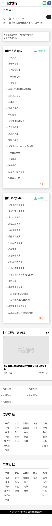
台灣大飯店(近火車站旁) (19, 300)
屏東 (26, 441)
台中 (17, 428)
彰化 (17, 432)
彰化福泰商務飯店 (16, 268)
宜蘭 (7, 450)
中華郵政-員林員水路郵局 (19, 89)
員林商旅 (12, 281)
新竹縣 (7, 446)
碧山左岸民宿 (14, 224)
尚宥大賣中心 (14, 64)
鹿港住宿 (7, 395)
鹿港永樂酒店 (14, 255)
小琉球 (45, 446)
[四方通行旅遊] (12, 4)
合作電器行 (13, 83)
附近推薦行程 (11, 38)
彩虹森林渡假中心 (16, 262)
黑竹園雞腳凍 (14, 70)
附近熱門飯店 (27, 35)
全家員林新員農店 (16, 172)
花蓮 (35, 423)
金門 (45, 428)
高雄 (26, 437)
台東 (35, 428)
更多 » (42, 184)
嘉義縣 (26, 428)
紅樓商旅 (12, 249)
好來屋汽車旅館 (15, 243)
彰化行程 (33, 389)
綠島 (45, 441)
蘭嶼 (45, 437)
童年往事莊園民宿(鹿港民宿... (21, 275)
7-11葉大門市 (14, 178)
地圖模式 (41, 51)
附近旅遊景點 (11, 35)
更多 (47, 333)
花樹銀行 (12, 165)
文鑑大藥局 (13, 140)
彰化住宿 (7, 389)
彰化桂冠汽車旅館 (16, 205)
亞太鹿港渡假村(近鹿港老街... (21, 313)
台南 (26, 432)
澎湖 (45, 423)
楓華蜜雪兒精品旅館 (17, 306)
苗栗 (17, 423)
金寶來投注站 (14, 96)
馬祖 (45, 432)
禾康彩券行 (13, 102)
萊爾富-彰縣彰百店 (16, 121)
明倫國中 (12, 115)
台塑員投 (12, 57)
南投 (17, 437)
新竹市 (7, 441)
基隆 (7, 423)
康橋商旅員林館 (15, 287)
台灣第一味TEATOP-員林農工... (22, 146)
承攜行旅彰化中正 (16, 211)
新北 (7, 432)
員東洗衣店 (13, 127)
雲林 (17, 441)
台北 (7, 428)
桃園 (7, 437)
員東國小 (12, 159)
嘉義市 (26, 423)
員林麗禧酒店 (14, 230)
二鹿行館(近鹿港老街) (18, 294)
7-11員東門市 (14, 153)
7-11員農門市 (14, 77)
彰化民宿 (7, 402)
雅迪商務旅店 (14, 236)
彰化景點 (33, 395)
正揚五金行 (13, 108)
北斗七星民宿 (14, 217)
